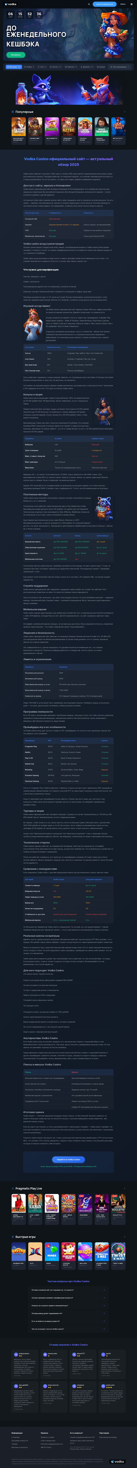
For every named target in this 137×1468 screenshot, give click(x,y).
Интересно (15, 55)
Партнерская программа (108, 1437)
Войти (123, 4)
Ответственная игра (48, 1440)
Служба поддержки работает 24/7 (82, 1437)
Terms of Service (85, 1449)
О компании (16, 1437)
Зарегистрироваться (104, 4)
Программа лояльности (20, 1440)
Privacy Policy (74, 1449)
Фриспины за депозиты (20, 1447)
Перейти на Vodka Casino (68, 1159)
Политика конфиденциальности (52, 1444)
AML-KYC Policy (46, 1447)
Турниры (15, 1444)
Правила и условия (47, 1437)
